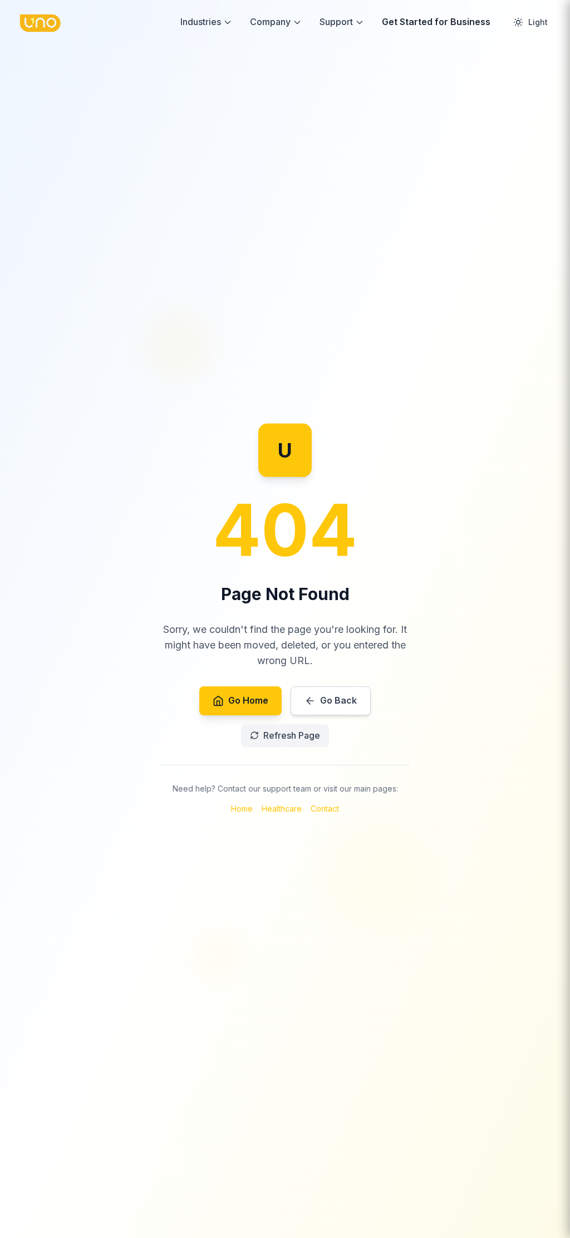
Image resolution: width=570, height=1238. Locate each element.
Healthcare (282, 808)
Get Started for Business (436, 21)
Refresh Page (291, 735)
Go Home (248, 700)
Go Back (338, 700)
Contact (325, 808)
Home (242, 808)
